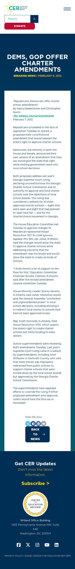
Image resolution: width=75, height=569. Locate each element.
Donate (19, 26)
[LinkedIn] (38, 423)
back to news (35, 434)
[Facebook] (33, 423)
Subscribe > (35, 483)
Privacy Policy (14, 555)
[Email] (43, 423)
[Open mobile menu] (67, 9)
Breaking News (25, 75)
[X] (28, 423)
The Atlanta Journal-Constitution (33, 115)
